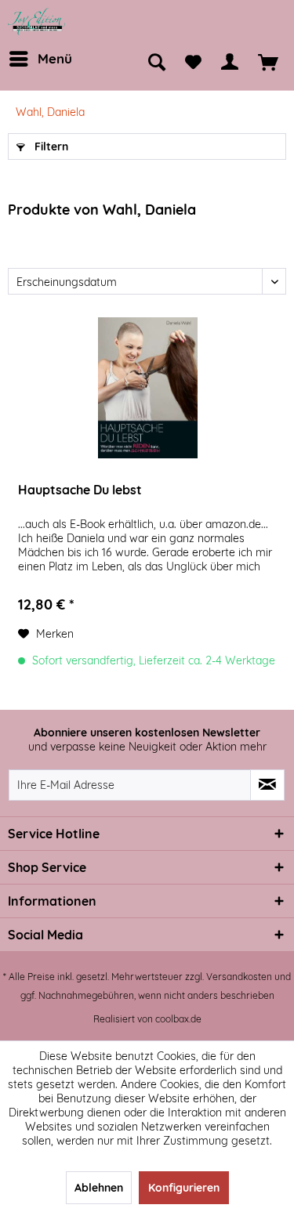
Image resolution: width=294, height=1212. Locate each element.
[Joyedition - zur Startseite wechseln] (37, 21)
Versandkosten (239, 976)
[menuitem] (39, 58)
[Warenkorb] (268, 62)
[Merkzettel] (193, 62)
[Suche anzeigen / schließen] (157, 62)
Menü (55, 58)
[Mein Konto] (230, 62)
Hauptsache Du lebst (80, 489)
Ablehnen (98, 1188)
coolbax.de (178, 1019)
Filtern (49, 146)
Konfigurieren (184, 1188)
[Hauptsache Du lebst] (148, 387)
